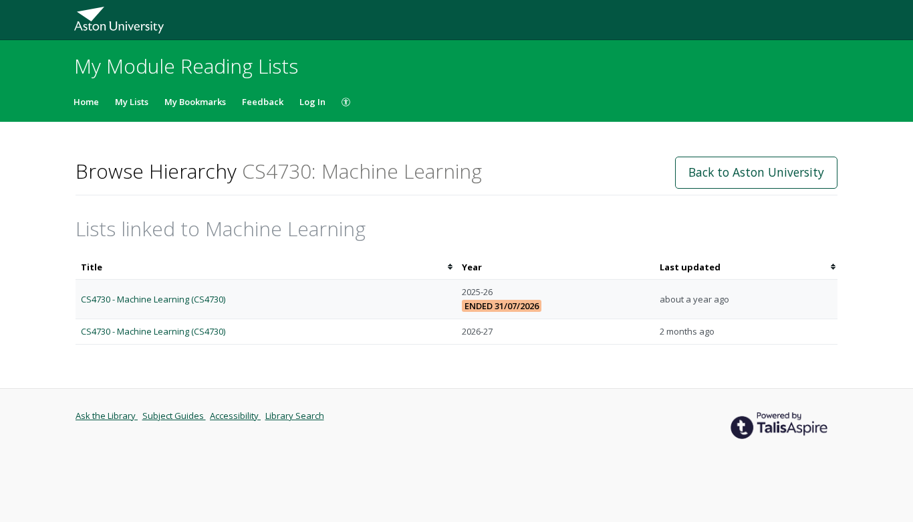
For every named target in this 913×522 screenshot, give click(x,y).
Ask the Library (107, 416)
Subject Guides (174, 416)
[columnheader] (266, 267)
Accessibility (235, 416)
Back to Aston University (756, 172)
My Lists (131, 102)
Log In (312, 102)
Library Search (294, 416)
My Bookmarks (195, 102)
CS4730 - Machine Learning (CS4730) (153, 299)
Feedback (262, 102)
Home (86, 102)
